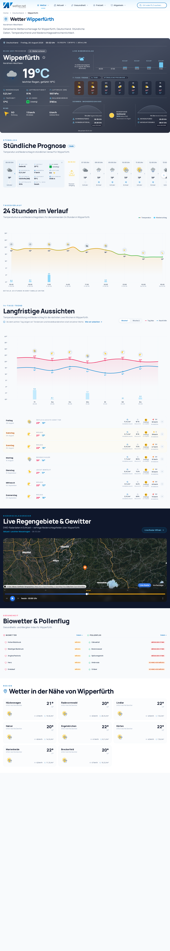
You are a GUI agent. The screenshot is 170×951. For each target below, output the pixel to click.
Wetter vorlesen (38, 51)
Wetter (43, 5)
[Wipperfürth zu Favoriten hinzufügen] (43, 57)
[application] (85, 256)
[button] (9, 173)
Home (5, 13)
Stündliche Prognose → (115, 77)
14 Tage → (95, 77)
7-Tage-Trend (80, 78)
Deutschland (18, 13)
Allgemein (118, 5)
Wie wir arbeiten (92, 322)
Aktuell (60, 5)
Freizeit (99, 5)
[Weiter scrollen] (164, 175)
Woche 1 (124, 320)
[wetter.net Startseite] (14, 5)
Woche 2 (136, 320)
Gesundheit (80, 5)
